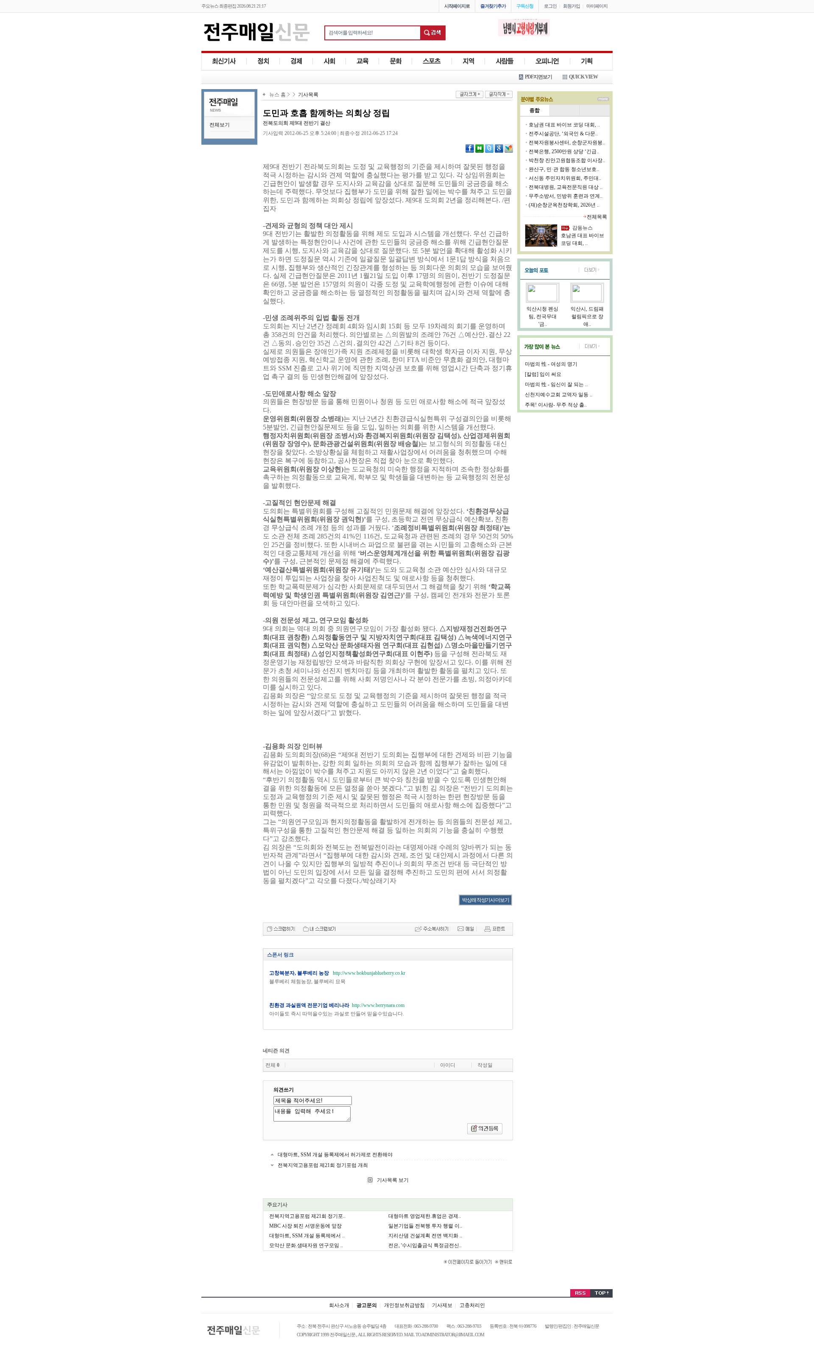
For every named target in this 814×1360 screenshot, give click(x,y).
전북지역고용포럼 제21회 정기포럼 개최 (323, 1165)
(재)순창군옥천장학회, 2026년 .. (564, 205)
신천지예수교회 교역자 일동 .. (558, 395)
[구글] (499, 148)
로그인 (550, 5)
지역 (468, 61)
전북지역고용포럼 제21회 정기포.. (307, 1216)
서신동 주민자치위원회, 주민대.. (565, 178)
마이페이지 (597, 5)
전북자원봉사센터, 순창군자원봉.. (567, 143)
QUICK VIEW (583, 77)
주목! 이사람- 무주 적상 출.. (556, 405)
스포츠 (432, 61)
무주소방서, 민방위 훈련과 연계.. (565, 196)
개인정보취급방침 (404, 1305)
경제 (296, 61)
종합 (535, 110)
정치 (263, 61)
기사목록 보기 (392, 1180)
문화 (395, 61)
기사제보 (442, 1305)
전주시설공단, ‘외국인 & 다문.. (563, 134)
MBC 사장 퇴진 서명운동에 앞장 (305, 1226)
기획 (587, 61)
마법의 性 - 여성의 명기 (551, 364)
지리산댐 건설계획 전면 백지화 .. (425, 1236)
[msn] (509, 148)
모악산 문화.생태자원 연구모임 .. (306, 1245)
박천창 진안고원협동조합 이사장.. (567, 160)
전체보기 (219, 125)
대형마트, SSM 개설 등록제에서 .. (307, 1236)
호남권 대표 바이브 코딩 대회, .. (564, 125)
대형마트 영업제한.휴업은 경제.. (424, 1216)
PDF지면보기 (538, 77)
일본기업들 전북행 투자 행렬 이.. (425, 1226)
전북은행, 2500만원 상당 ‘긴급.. (564, 151)
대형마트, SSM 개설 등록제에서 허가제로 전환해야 (335, 1155)
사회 (329, 61)
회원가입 (571, 5)
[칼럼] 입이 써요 (543, 374)
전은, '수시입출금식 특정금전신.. (425, 1245)
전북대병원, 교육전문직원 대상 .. (565, 187)
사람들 (505, 61)
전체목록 (597, 217)
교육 (362, 61)
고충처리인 (472, 1305)
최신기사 (224, 61)
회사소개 (339, 1305)
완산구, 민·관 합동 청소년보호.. (564, 169)
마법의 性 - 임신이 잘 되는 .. (556, 384)
